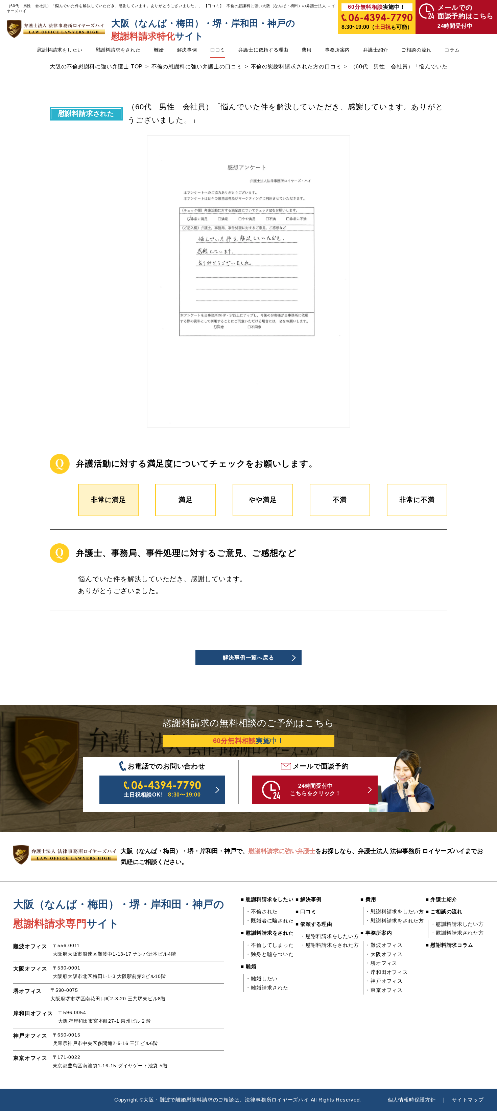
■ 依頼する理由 (313, 924)
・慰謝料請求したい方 (457, 924)
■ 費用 (368, 899)
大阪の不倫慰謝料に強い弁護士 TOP (96, 66)
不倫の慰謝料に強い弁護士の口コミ (196, 66)
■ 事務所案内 (376, 933)
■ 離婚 (248, 966)
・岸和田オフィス (386, 972)
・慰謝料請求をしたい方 (329, 936)
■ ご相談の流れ (444, 911)
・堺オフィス (381, 963)
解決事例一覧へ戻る (248, 657)
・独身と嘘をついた (269, 954)
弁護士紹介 (375, 49)
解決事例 (187, 49)
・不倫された (261, 911)
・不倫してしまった (269, 945)
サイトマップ (468, 1100)
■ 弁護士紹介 (441, 899)
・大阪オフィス (384, 954)
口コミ (217, 49)
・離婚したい (261, 978)
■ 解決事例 (308, 899)
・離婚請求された (266, 987)
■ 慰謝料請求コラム (449, 945)
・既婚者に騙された (269, 920)
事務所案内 (337, 49)
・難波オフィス (384, 945)
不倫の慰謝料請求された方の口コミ (296, 66)
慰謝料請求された (86, 113)
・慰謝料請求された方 (457, 933)
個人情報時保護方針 (412, 1100)
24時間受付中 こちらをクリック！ (315, 789)
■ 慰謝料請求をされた (267, 933)
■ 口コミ (305, 911)
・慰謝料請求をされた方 (329, 945)
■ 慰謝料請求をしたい (267, 899)
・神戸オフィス (384, 981)
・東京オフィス (384, 990)
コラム (452, 49)
